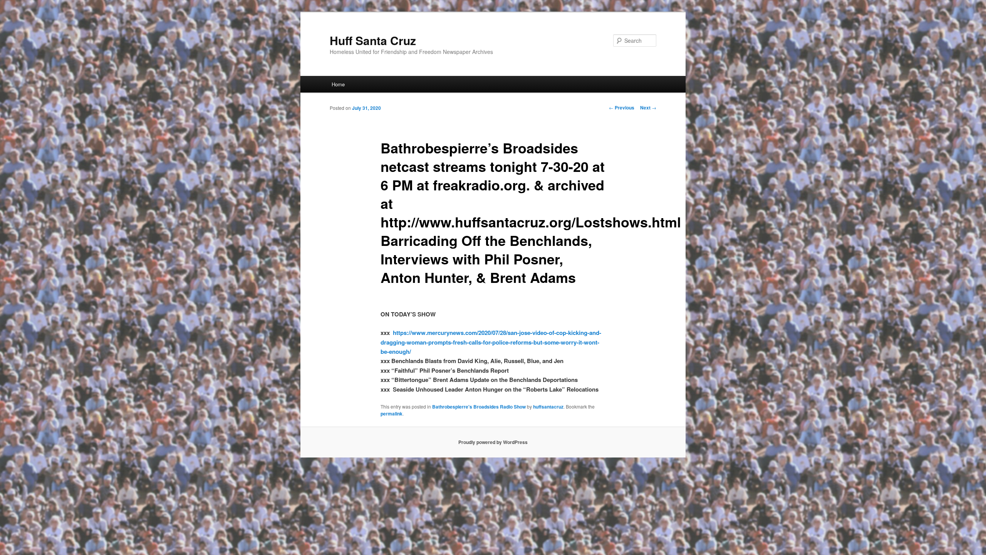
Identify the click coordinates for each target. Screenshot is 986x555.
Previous (621, 107)
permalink (391, 413)
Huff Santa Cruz (373, 40)
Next (648, 107)
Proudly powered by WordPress (493, 442)
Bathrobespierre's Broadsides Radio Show (479, 406)
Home (338, 84)
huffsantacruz (548, 406)
